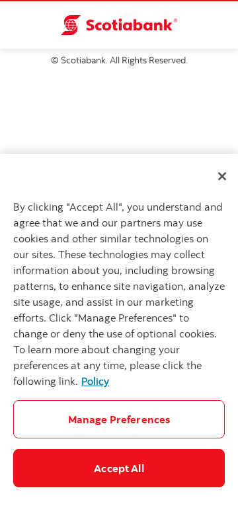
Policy (95, 381)
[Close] (222, 176)
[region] (119, 334)
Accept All (119, 468)
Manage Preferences (119, 419)
